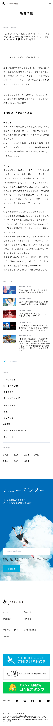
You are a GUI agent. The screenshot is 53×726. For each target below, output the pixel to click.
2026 (5, 454)
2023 (36, 454)
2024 (26, 454)
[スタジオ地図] (11, 4)
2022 (5, 461)
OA (7, 424)
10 (15, 430)
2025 (16, 454)
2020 (26, 461)
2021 (16, 461)
